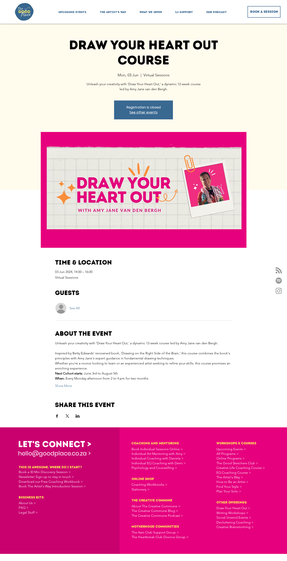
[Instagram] (279, 291)
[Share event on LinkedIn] (78, 416)
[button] (151, 10)
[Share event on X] (67, 416)
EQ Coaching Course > (233, 473)
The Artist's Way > (229, 477)
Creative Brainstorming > (235, 527)
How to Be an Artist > (232, 482)
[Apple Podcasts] (279, 270)
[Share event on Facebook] (57, 416)
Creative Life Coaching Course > (240, 468)
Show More (63, 386)
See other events (143, 112)
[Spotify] (279, 281)
